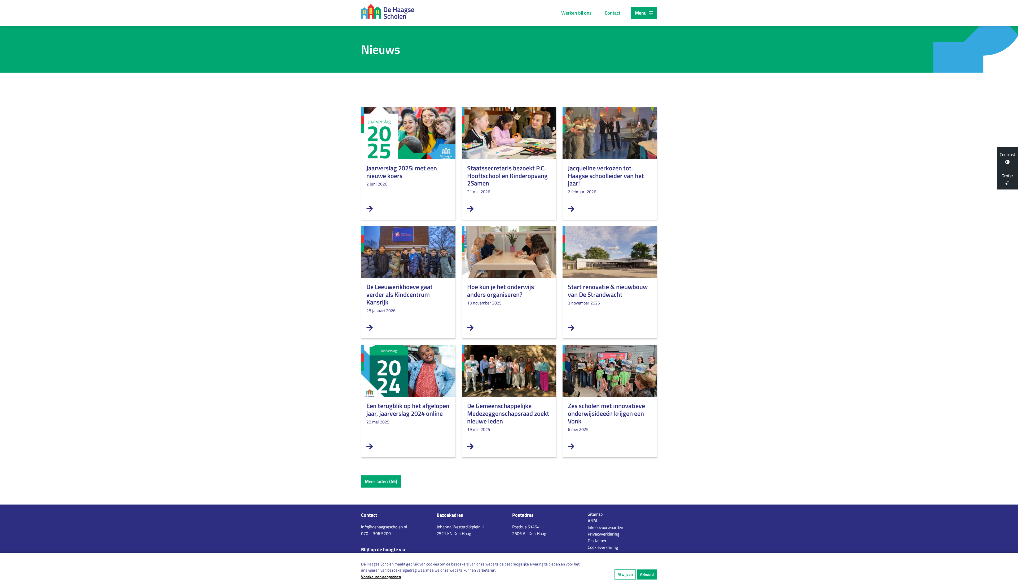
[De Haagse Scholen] (387, 13)
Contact (612, 12)
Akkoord (647, 574)
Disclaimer (597, 540)
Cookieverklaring (603, 547)
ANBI (592, 521)
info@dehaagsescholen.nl (384, 527)
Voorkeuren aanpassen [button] (381, 577)
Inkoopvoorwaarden (605, 527)
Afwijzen (625, 574)
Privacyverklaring (603, 534)
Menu (641, 12)
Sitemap (595, 514)
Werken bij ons (576, 12)
